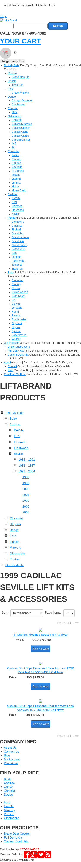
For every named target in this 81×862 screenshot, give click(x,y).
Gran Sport (18, 296)
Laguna (16, 178)
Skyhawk (17, 323)
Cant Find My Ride (15, 374)
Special (16, 331)
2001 (25, 494)
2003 (25, 506)
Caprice (16, 163)
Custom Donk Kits (18, 354)
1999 (25, 483)
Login (3, 16)
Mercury (12, 73)
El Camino (18, 170)
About (7, 362)
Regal (15, 311)
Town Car (17, 84)
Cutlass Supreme (22, 124)
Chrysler (13, 108)
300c (14, 112)
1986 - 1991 (26, 459)
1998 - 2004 (26, 471)
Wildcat (16, 339)
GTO (14, 253)
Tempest (17, 264)
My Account (12, 759)
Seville (16, 213)
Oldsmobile (14, 116)
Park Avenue (19, 335)
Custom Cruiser (21, 139)
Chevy (8, 786)
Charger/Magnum (22, 100)
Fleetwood (18, 210)
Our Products (11, 342)
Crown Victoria (20, 92)
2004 (25, 512)
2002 (25, 500)
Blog (10, 370)
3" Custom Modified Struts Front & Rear (40, 634)
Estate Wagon (20, 292)
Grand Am (17, 233)
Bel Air (15, 155)
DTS (14, 202)
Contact (12, 366)
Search (58, 26)
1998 (25, 477)
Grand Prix (18, 241)
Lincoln (12, 81)
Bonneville (18, 221)
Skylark (16, 327)
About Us (10, 747)
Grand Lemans (20, 237)
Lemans (16, 256)
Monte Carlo (19, 190)
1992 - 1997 (26, 465)
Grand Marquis (20, 77)
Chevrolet (13, 151)
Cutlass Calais (20, 135)
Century (16, 284)
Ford (10, 88)
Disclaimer (11, 763)
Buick (11, 272)
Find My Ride (11, 65)
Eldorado (17, 206)
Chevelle (17, 167)
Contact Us (11, 751)
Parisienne (18, 260)
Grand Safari (19, 245)
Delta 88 (17, 120)
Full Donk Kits (16, 350)
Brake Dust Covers (19, 346)
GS (13, 299)
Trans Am (17, 268)
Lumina (16, 182)
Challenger (18, 104)
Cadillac (12, 194)
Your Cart (20, 41)
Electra (16, 288)
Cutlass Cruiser (21, 127)
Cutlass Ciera (20, 131)
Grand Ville (18, 249)
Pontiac (12, 217)
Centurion (17, 280)
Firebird (16, 229)
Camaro (16, 159)
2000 (25, 489)
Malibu (16, 186)
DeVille (16, 198)
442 (14, 143)
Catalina (17, 225)
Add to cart (40, 648)
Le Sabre (17, 307)
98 (13, 147)
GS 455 (16, 303)
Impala (16, 174)
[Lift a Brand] (8, 20)
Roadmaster (19, 319)
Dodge (12, 96)
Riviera (16, 315)
